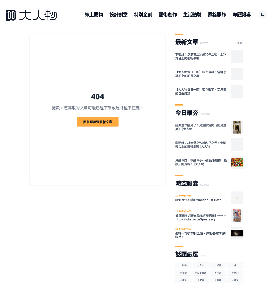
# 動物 (183, 265)
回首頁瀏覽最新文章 (97, 121)
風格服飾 (217, 14)
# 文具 (200, 279)
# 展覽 (235, 279)
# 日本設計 (200, 272)
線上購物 (94, 14)
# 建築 (183, 279)
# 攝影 (183, 272)
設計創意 (118, 14)
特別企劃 (143, 14)
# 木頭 (218, 272)
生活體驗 (192, 14)
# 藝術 (218, 279)
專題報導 (241, 14)
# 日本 (200, 265)
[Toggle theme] (263, 14)
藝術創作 (167, 14)
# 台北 (235, 272)
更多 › (240, 43)
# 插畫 (218, 265)
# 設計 (235, 265)
